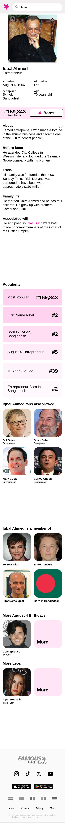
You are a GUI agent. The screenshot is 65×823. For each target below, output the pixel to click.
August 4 (9, 85)
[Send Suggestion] (61, 127)
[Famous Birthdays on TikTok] (26, 774)
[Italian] (43, 798)
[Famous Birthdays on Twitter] (37, 774)
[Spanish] (10, 798)
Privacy (39, 808)
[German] (54, 798)
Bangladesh (11, 98)
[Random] (52, 18)
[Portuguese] (21, 798)
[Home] (32, 760)
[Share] (12, 19)
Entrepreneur (12, 73)
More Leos (12, 663)
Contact (25, 808)
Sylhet (7, 94)
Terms (53, 808)
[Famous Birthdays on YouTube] (49, 773)
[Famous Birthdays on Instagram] (15, 774)
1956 (21, 85)
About (11, 808)
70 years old (43, 94)
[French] (32, 798)
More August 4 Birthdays (24, 615)
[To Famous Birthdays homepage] (6, 7)
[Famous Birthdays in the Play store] (43, 786)
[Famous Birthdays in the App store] (21, 786)
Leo (36, 85)
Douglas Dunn (31, 223)
